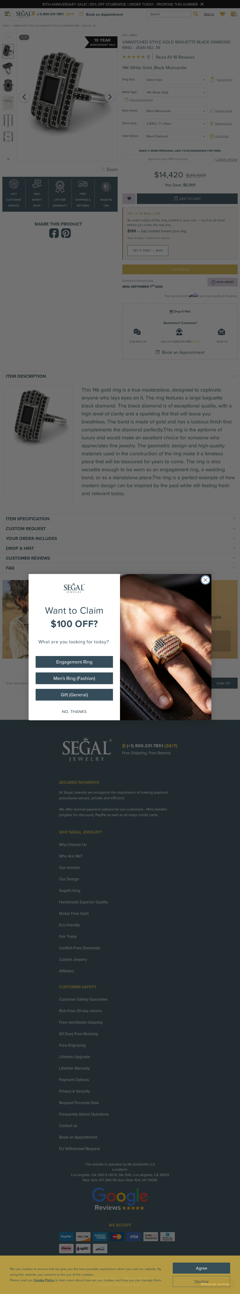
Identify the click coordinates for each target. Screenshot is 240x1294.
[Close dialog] (205, 580)
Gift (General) (74, 694)
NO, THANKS (74, 711)
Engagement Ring (74, 661)
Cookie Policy (44, 1280)
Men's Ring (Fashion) (74, 678)
